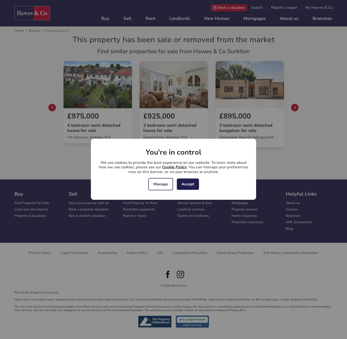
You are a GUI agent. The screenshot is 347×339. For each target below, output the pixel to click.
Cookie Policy (174, 167)
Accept (188, 184)
